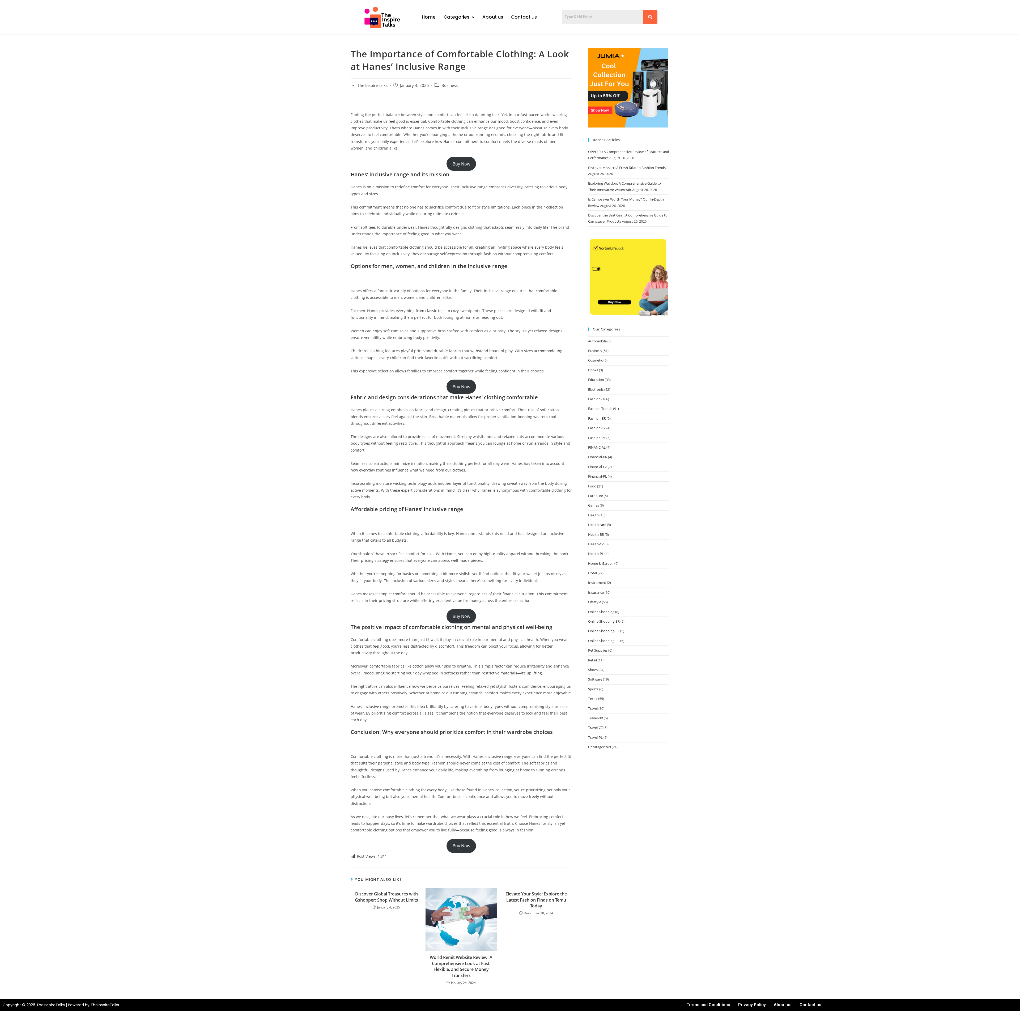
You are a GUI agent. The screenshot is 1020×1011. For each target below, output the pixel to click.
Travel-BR (595, 718)
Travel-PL (595, 737)
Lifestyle (594, 602)
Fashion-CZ (597, 428)
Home (429, 17)
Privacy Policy (752, 1004)
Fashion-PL (597, 437)
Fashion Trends (600, 408)
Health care (597, 524)
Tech (592, 698)
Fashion (594, 399)
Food (592, 486)
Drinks (593, 370)
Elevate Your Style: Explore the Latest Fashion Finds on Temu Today (536, 900)
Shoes (593, 669)
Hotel (592, 573)
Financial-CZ (597, 466)
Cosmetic (595, 360)
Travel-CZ (595, 727)
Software (595, 679)
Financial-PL (597, 476)
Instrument (597, 582)
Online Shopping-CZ (603, 630)
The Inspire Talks (373, 85)
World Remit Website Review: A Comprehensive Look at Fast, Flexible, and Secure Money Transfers (461, 966)
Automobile (597, 341)
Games (593, 505)
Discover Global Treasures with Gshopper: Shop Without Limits (386, 897)
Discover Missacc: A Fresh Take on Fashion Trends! (627, 167)
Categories (456, 17)
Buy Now (461, 164)
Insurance (596, 592)
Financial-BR (597, 456)
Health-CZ (596, 544)
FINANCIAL (597, 447)
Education (596, 379)
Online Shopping (601, 611)
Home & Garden (601, 563)
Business (449, 85)
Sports (593, 689)
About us (492, 17)
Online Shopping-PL (603, 640)
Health (593, 515)
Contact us (524, 17)
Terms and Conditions (708, 1004)
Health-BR (596, 534)
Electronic (596, 389)
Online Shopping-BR (604, 621)
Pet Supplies (597, 650)
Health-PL (596, 553)
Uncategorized (599, 747)
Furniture (595, 495)
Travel (593, 708)
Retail (592, 660)
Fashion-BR (597, 418)
